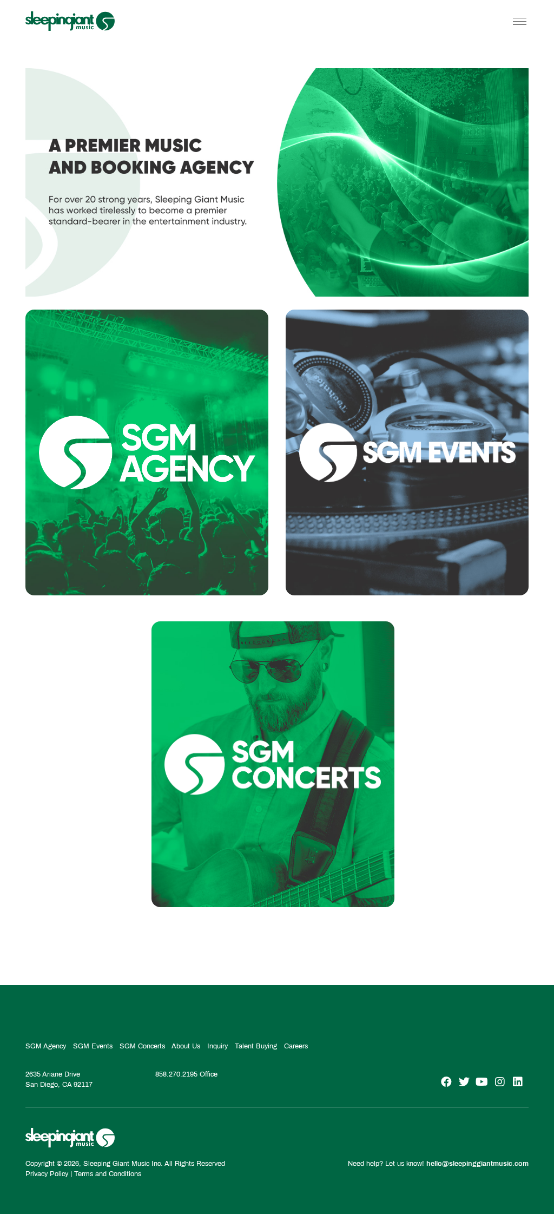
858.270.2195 (176, 1074)
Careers (296, 1046)
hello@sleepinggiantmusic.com (477, 1163)
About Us (186, 1046)
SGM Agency (45, 1046)
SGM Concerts (142, 1046)
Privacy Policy (46, 1174)
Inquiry (217, 1046)
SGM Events (93, 1046)
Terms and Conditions (107, 1174)
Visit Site (147, 563)
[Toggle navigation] (520, 21)
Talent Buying (256, 1046)
